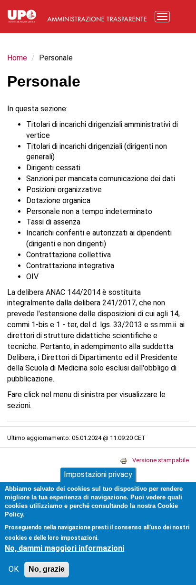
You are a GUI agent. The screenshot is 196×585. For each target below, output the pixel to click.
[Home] (97, 15)
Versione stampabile (160, 460)
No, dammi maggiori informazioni (64, 548)
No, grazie (47, 569)
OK (14, 569)
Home (17, 57)
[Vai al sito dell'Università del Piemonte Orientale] (22, 15)
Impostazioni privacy (98, 474)
